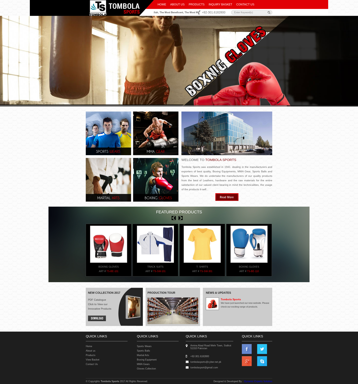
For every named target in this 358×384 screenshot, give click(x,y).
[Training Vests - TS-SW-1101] (155, 263)
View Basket (92, 359)
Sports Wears (144, 346)
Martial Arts (143, 355)
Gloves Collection (146, 368)
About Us (177, 4)
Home (162, 4)
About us (90, 350)
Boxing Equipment (147, 359)
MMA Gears (143, 364)
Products (197, 4)
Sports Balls (143, 350)
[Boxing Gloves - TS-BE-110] (108, 263)
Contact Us (245, 4)
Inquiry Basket (220, 4)
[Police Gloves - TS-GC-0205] (249, 263)
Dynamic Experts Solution (258, 381)
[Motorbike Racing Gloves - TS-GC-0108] (202, 263)
